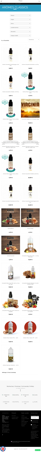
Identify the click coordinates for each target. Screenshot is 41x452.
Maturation (13, 31)
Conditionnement (14, 27)
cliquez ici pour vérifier (15, 442)
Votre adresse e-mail (35, 415)
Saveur (12, 23)
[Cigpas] (20, 1)
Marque (12, 15)
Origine (12, 19)
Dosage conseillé (14, 35)
